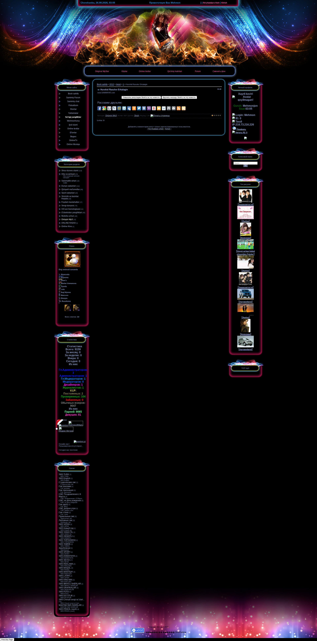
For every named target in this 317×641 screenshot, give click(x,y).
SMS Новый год (66, 528)
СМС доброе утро (67, 508)
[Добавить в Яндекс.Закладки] (154, 108)
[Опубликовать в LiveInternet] (109, 108)
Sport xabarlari (68, 193)
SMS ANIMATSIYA (67, 556)
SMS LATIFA (64, 576)
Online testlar (145, 71)
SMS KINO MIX (65, 580)
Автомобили (245, 302)
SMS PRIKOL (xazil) (68, 609)
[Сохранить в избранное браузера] (159, 108)
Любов (245, 221)
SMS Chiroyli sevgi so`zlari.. (71, 599)
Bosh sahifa (102, 84)
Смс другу (63, 504)
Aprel (118, 84)
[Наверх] (169, 108)
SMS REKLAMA (66, 564)
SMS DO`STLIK (66, 595)
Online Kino (66, 226)
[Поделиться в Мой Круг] (124, 108)
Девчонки (245, 238)
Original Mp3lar (102, 71)
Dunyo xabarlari (68, 186)
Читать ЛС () (241, 132)
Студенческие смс (67, 482)
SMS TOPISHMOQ (67, 540)
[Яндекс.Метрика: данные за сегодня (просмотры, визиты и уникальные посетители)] (66, 429)
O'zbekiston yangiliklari (71, 212)
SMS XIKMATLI (65, 536)
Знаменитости (246, 204)
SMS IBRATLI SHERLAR (70, 584)
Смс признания (66, 490)
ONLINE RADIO (68, 223)
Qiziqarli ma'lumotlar (70, 189)
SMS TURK (64, 474)
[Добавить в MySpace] (129, 108)
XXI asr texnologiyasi (70, 209)
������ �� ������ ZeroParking (166, 632)
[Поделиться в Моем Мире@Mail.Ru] (119, 108)
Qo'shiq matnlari (174, 71)
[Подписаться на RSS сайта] (179, 108)
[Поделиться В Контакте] (144, 108)
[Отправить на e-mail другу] (164, 108)
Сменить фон (219, 71)
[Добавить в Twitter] (139, 108)
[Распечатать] (174, 108)
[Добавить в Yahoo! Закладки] (149, 108)
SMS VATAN (64, 524)
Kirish (224, 3)
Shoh (136, 115)
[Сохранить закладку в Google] (104, 108)
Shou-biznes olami (69, 170)
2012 (111, 84)
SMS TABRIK (64, 544)
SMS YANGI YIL (66, 532)
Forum (198, 71)
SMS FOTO (64, 591)
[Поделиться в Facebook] (99, 108)
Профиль (241, 129)
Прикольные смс (66, 516)
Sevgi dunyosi (67, 205)
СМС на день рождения (70, 500)
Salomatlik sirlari (68, 181)
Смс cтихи (63, 512)
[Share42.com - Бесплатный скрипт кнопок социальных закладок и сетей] (184, 108)
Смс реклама (65, 486)
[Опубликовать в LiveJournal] (114, 108)
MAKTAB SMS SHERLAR (70, 605)
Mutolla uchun (67, 216)
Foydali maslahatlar (70, 202)
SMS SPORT (64, 552)
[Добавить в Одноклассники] (134, 108)
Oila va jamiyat (68, 174)
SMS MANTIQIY (66, 572)
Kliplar (124, 71)
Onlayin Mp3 (67, 219)
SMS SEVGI (64, 560)
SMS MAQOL (65, 568)
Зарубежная (64, 548)
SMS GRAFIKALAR (67, 588)
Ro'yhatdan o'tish (211, 3)
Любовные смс (65, 520)
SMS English (64, 478)
